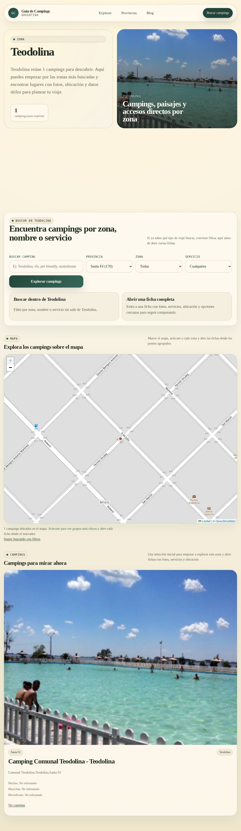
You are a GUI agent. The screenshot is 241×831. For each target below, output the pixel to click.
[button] (120, 439)
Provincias (129, 13)
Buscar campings (218, 13)
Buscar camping (22, 256)
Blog (150, 13)
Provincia (94, 256)
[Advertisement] (120, 170)
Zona (139, 256)
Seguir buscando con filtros (22, 539)
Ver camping (16, 805)
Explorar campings (46, 281)
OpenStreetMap (226, 521)
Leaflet (206, 521)
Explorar (105, 13)
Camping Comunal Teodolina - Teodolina (61, 761)
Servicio (192, 256)
